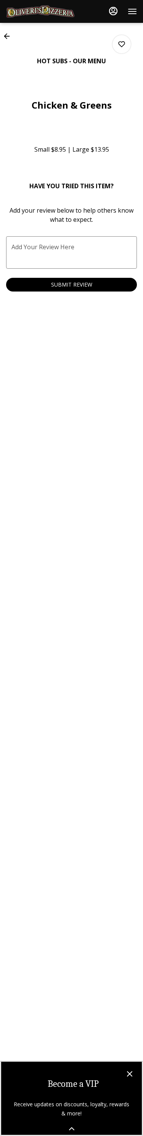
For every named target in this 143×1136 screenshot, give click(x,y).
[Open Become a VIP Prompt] (71, 1128)
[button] (9, 36)
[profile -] (113, 11)
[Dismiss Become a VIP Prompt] (130, 1074)
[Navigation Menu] (132, 11)
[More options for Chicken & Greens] (121, 44)
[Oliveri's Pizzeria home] (40, 11)
